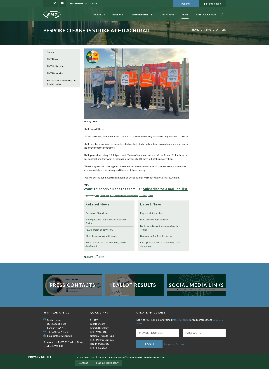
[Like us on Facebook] (47, 3)
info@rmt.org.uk (63, 335)
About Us (99, 14)
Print (101, 256)
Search (222, 15)
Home (195, 29)
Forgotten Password (175, 343)
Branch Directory (99, 327)
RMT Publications (56, 66)
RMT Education (98, 347)
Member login (213, 3)
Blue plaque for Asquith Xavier (101, 235)
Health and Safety (99, 343)
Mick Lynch (104, 196)
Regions (117, 14)
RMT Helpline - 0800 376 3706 (83, 3)
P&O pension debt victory (99, 229)
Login (149, 344)
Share (90, 256)
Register (185, 3)
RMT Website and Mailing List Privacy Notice (61, 82)
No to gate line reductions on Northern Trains (106, 221)
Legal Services (97, 323)
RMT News (52, 59)
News (185, 14)
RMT (97, 196)
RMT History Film (55, 73)
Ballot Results (134, 285)
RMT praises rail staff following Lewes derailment (106, 244)
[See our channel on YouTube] (62, 3)
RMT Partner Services (102, 339)
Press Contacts (72, 285)
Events (50, 52)
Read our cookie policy (107, 363)
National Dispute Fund (102, 335)
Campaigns (167, 14)
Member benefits (141, 14)
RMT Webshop (98, 331)
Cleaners (143, 196)
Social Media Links (196, 285)
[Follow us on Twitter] (54, 3)
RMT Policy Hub (206, 14)
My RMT (95, 319)
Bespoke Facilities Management (124, 196)
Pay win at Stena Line (96, 213)
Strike (150, 196)
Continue (83, 363)
